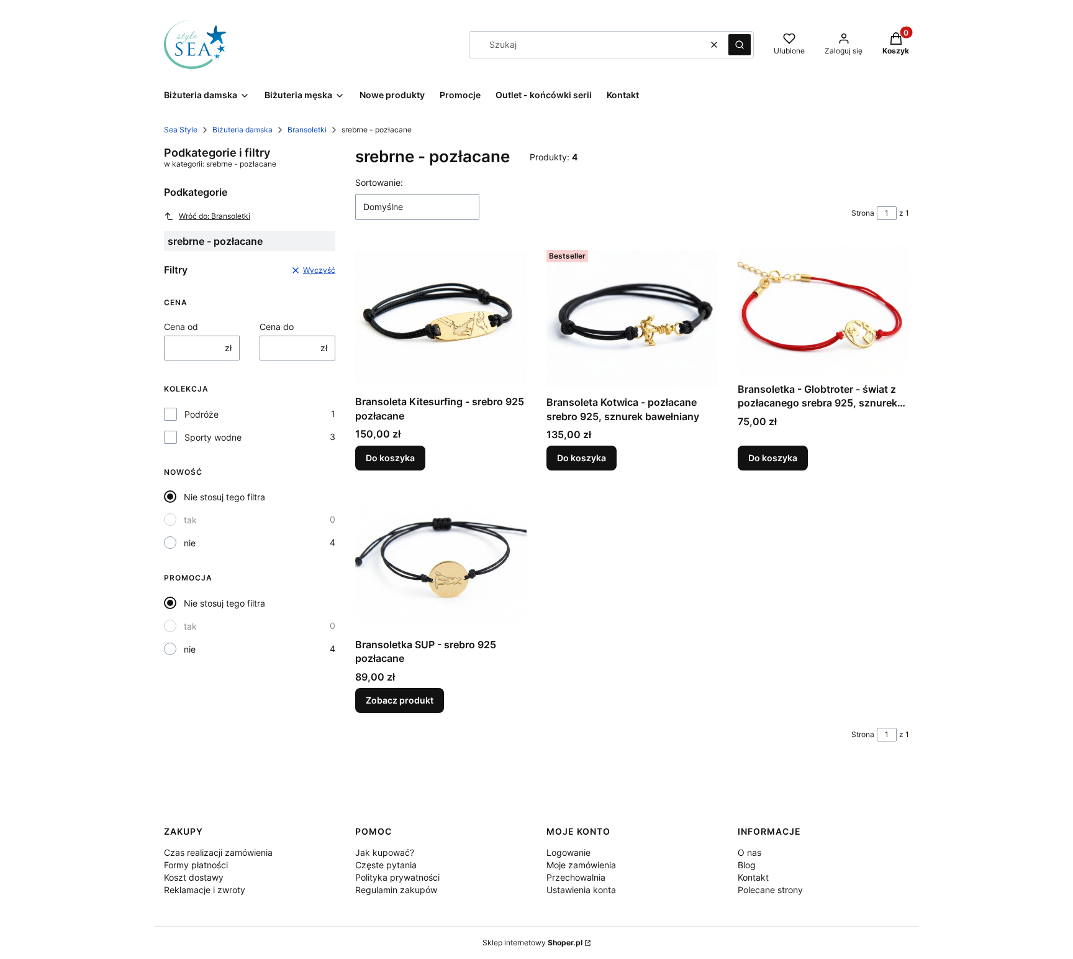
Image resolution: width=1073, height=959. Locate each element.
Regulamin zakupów (396, 889)
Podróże (201, 414)
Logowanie (568, 852)
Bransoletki (307, 129)
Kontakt (753, 877)
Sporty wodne (213, 437)
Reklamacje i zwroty (204, 889)
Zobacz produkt (399, 700)
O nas (749, 852)
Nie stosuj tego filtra (224, 497)
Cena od (181, 326)
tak (190, 520)
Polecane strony (770, 889)
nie (190, 543)
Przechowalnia (575, 877)
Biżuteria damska (242, 129)
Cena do (277, 326)
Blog (747, 865)
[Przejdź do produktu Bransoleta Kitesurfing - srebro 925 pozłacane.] (441, 317)
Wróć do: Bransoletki (214, 216)
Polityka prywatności (397, 877)
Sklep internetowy (532, 942)
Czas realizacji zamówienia (218, 852)
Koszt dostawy (194, 877)
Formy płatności (196, 865)
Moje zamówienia (581, 865)
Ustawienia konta (581, 889)
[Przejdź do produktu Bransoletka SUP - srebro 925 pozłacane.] (441, 561)
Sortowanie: (379, 182)
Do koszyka (390, 457)
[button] (739, 44)
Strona (862, 213)
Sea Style (180, 129)
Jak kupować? (384, 852)
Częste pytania (386, 865)
